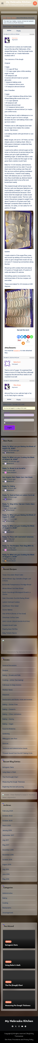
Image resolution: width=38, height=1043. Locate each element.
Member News (7, 690)
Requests (5, 695)
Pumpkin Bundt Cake (9, 625)
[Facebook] (18, 335)
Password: (7, 418)
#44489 (32, 34)
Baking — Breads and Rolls (11, 675)
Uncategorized (7, 913)
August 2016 (6, 864)
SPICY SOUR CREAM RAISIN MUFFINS (16, 621)
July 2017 (5, 840)
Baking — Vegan (7, 724)
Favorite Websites (8, 729)
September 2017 (8, 835)
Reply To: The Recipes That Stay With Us (18, 546)
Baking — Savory (8, 719)
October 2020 (7, 821)
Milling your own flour (9, 739)
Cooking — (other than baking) (12, 680)
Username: (7, 413)
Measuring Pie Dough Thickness (13, 782)
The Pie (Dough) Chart (10, 777)
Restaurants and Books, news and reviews (17, 700)
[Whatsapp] (31, 335)
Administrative (7, 893)
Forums (9, 18)
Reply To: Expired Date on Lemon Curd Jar (18, 495)
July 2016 (5, 869)
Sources (5, 743)
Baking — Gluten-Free (10, 704)
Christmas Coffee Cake (10, 617)
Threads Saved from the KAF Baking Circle (17, 753)
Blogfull (29, 1034)
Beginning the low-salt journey (13, 787)
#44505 (32, 357)
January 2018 (7, 830)
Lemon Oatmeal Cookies (11, 602)
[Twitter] (21, 335)
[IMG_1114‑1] (19, 230)
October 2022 (7, 816)
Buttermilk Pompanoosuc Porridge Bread (16, 585)
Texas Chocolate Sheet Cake (12, 575)
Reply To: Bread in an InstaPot (13, 468)
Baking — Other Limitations (11, 714)
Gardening (6, 734)
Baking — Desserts (8, 709)
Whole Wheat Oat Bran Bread (12, 588)
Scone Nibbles (7, 610)
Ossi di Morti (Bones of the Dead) (14, 614)
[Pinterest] (28, 335)
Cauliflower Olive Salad (10, 606)
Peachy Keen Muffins (10, 629)
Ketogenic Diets (8, 767)
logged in (17, 350)
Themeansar (19, 1036)
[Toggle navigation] (2, 3)
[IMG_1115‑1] (19, 308)
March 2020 (6, 825)
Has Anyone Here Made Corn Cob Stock (17, 477)
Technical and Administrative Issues (14, 748)
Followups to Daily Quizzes (11, 685)
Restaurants (6, 908)
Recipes (14, 18)
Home (4, 18)
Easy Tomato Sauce (9, 633)
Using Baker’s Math (9, 772)
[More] (23, 342)
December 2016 (8, 850)
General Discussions (9, 665)
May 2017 (5, 845)
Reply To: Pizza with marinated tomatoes (18, 537)
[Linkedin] (25, 335)
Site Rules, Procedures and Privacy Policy (19, 1040)
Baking (4, 898)
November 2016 (8, 855)
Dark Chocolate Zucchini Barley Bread (15, 598)
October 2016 (7, 860)
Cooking (5, 903)
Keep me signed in (10, 423)
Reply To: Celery (8, 486)
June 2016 (6, 874)
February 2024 (7, 811)
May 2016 (5, 879)
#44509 (32, 380)
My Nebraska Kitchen (18, 2)
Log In (9, 427)
